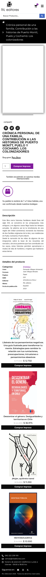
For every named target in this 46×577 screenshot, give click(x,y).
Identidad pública (23, 538)
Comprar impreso (22, 166)
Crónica (26, 267)
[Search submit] (42, 16)
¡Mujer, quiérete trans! (23, 478)
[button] (6, 128)
